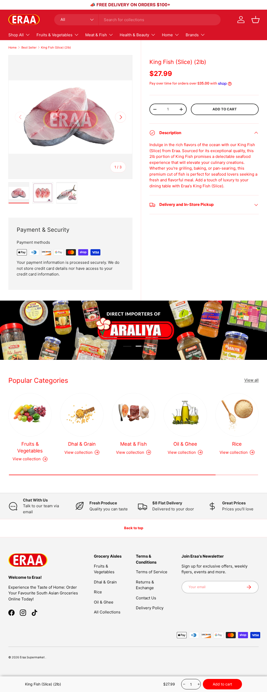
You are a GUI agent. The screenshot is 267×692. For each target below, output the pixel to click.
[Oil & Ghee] (185, 414)
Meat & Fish (133, 444)
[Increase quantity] (198, 684)
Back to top (133, 528)
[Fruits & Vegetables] (30, 414)
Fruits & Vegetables (30, 447)
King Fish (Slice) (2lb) (56, 47)
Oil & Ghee (185, 444)
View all (251, 380)
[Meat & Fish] (133, 414)
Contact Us (146, 597)
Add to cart (225, 109)
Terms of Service (151, 571)
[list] (70, 117)
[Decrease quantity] (183, 684)
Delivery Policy (149, 607)
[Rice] (237, 414)
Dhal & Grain (82, 444)
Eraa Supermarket (32, 657)
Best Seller (29, 47)
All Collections (107, 612)
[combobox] (137, 19)
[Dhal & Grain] (81, 414)
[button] (255, 19)
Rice (237, 444)
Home (12, 47)
